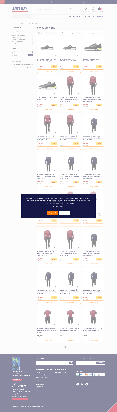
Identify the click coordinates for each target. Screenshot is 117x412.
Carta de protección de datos (66, 203)
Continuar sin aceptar (58, 206)
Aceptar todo (52, 213)
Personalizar (65, 213)
